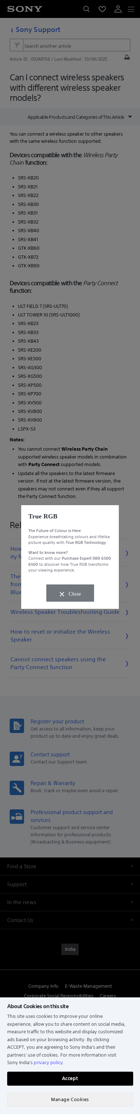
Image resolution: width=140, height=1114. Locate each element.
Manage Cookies (70, 1099)
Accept (70, 1078)
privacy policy (48, 1062)
